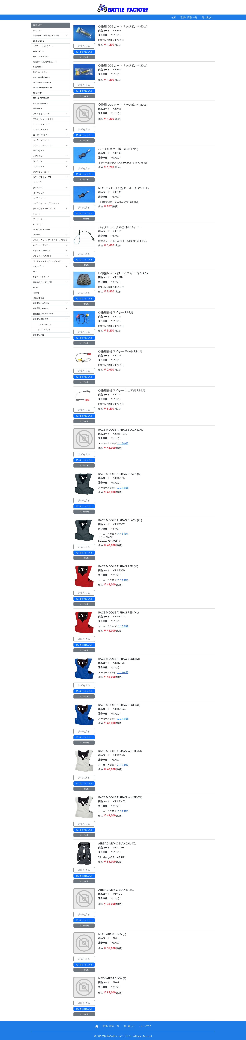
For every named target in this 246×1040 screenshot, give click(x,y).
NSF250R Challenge (41, 77)
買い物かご (207, 17)
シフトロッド (38, 156)
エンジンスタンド (40, 129)
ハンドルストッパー (41, 229)
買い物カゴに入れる (84, 51)
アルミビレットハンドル (43, 119)
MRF (35, 271)
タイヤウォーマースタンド (44, 208)
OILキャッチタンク (41, 277)
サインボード (38, 150)
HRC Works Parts (40, 103)
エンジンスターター (41, 124)
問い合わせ (84, 57)
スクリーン (37, 161)
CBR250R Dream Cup (42, 82)
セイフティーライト (41, 56)
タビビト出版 (38, 297)
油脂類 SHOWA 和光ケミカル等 (46, 35)
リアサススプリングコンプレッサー (48, 261)
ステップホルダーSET (42, 177)
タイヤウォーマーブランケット (46, 203)
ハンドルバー (38, 224)
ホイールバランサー (41, 245)
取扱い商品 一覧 (189, 17)
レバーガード (38, 51)
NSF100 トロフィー (41, 72)
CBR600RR (37, 93)
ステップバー (38, 182)
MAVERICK (37, 108)
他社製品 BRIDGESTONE (43, 313)
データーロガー (39, 219)
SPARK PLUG (38, 41)
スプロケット (38, 166)
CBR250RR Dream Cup (42, 87)
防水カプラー (38, 266)
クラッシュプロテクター (43, 145)
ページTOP (145, 1026)
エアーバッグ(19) (45, 324)
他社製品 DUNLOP (41, 308)
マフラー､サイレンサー (43, 46)
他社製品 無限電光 (40, 319)
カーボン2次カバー (41, 134)
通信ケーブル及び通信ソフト (45, 61)
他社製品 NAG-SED (41, 303)
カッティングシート (41, 140)
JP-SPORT (37, 30)
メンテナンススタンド (42, 255)
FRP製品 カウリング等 (42, 282)
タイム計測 (37, 187)
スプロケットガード (41, 171)
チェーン (37, 213)
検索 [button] (173, 17)
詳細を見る (84, 45)
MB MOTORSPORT (41, 98)
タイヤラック (38, 193)
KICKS (35, 287)
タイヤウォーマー (40, 198)
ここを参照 (122, 443)
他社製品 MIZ (38, 335)
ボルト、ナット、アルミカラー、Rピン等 (50, 240)
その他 (36, 292)
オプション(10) (44, 329)
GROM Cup (38, 67)
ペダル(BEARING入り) (42, 250)
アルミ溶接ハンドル (41, 113)
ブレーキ (37, 234)
